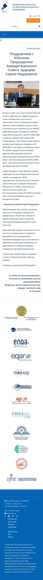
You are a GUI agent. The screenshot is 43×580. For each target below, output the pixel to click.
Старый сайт (12, 527)
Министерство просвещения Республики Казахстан (11, 318)
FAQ (9, 534)
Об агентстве (12, 519)
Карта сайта (12, 521)
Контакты (11, 524)
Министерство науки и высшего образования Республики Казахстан (31, 318)
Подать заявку (33, 20)
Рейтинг (10, 537)
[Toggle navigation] (4, 34)
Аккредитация (12, 531)
